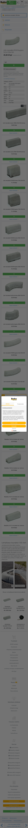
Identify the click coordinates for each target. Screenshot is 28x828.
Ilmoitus (8, 403)
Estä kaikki (14, 426)
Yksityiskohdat (20, 404)
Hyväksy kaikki (14, 423)
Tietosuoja (14, 428)
